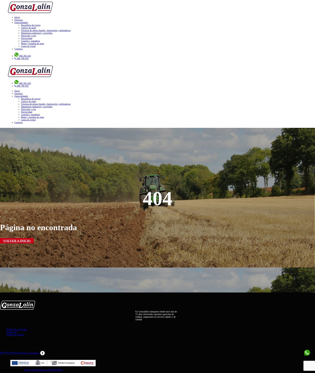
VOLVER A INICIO (17, 240)
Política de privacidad (17, 329)
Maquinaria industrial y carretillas (36, 33)
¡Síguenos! (35, 353)
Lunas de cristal (28, 46)
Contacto (18, 49)
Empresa (18, 20)
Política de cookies (15, 334)
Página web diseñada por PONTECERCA (43, 370)
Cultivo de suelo (28, 28)
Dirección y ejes (28, 36)
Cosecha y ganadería (30, 41)
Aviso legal (12, 332)
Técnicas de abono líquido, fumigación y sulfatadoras (46, 30)
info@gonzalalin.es (21, 353)
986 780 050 (6, 353)
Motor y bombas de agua (32, 43)
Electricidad (26, 38)
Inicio (17, 17)
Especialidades (21, 22)
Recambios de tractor (31, 25)
